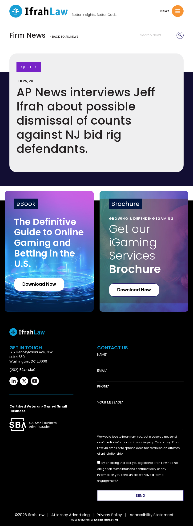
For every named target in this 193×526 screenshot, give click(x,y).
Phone (102, 386)
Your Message (109, 402)
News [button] (164, 11)
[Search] (180, 35)
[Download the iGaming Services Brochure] (144, 251)
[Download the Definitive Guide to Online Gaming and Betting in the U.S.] (49, 251)
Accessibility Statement (152, 515)
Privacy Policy (109, 515)
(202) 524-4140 (22, 369)
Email (101, 370)
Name (101, 354)
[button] (178, 11)
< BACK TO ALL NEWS (64, 37)
